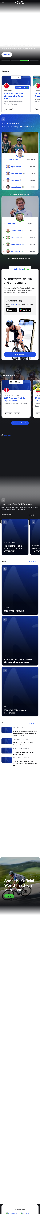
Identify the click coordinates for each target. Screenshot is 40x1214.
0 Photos (6, 656)
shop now (9, 896)
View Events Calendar (20, 423)
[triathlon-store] (16, 870)
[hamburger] (3, 2)
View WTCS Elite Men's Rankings (19, 194)
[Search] (36, 2)
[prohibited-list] (20, 831)
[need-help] (20, 792)
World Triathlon (19, 2)
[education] (20, 446)
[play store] (25, 310)
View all (31, 515)
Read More (6, 54)
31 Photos (6, 607)
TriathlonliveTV (14, 304)
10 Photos (6, 706)
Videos (13, 542)
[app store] (11, 310)
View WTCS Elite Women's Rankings (19, 258)
